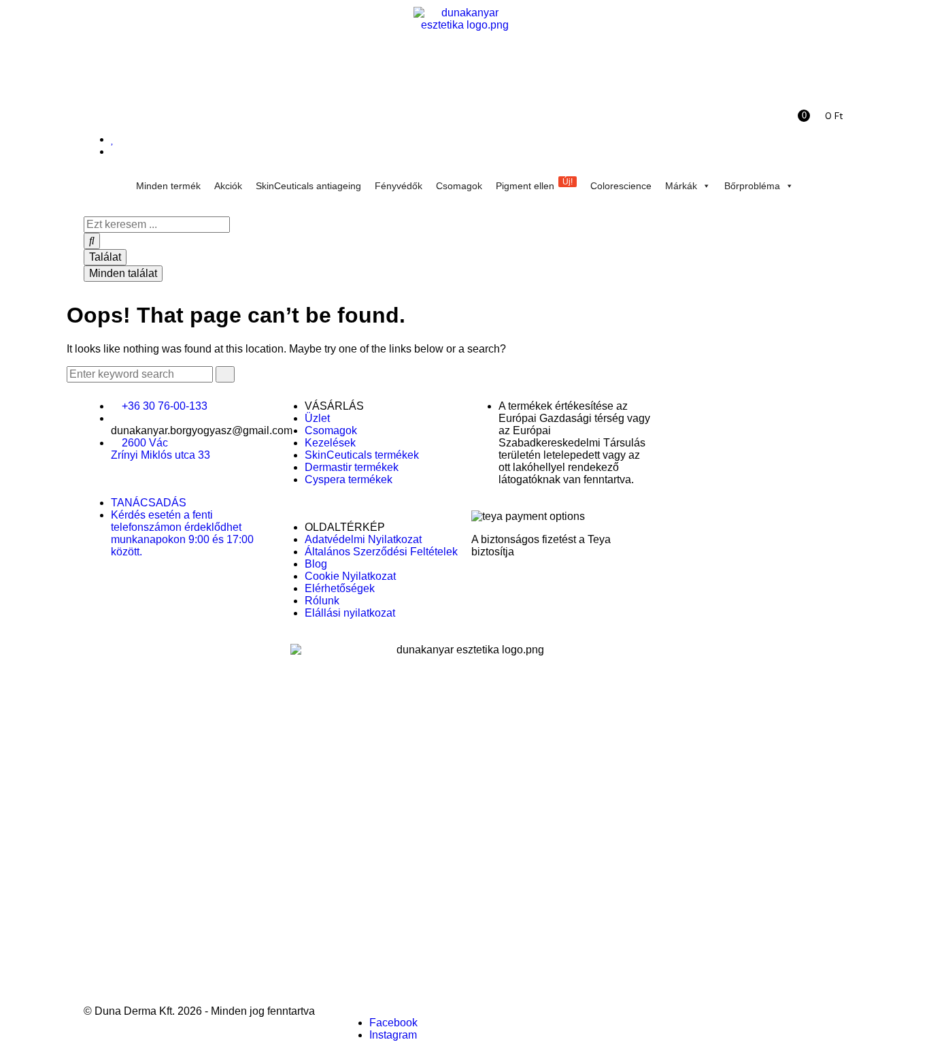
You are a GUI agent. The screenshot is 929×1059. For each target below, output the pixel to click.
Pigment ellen (534, 184)
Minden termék (168, 185)
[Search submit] (92, 241)
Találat (105, 257)
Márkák (681, 185)
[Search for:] (141, 374)
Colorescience (621, 185)
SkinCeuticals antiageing (308, 185)
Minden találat (123, 273)
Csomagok (459, 185)
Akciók (228, 185)
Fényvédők (398, 185)
